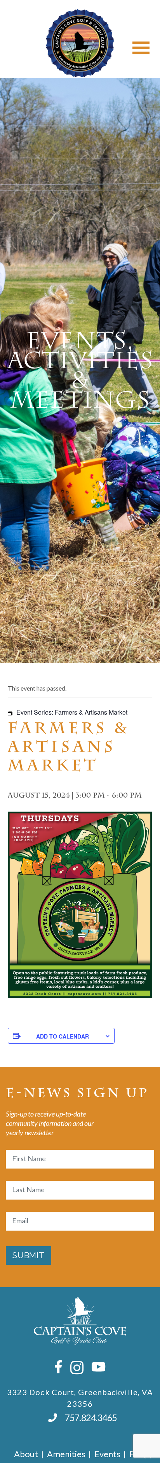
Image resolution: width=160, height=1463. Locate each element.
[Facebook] (58, 1366)
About (26, 1454)
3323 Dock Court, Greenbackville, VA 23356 (80, 1397)
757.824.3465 (91, 1417)
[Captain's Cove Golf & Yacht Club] (80, 43)
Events (107, 1454)
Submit (28, 1255)
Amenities (66, 1454)
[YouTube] (98, 1366)
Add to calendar (62, 1036)
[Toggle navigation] (141, 48)
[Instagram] (76, 1367)
